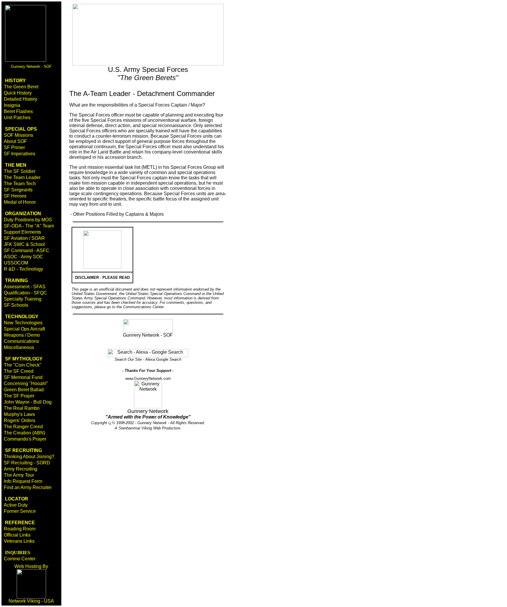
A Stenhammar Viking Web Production (147, 428)
